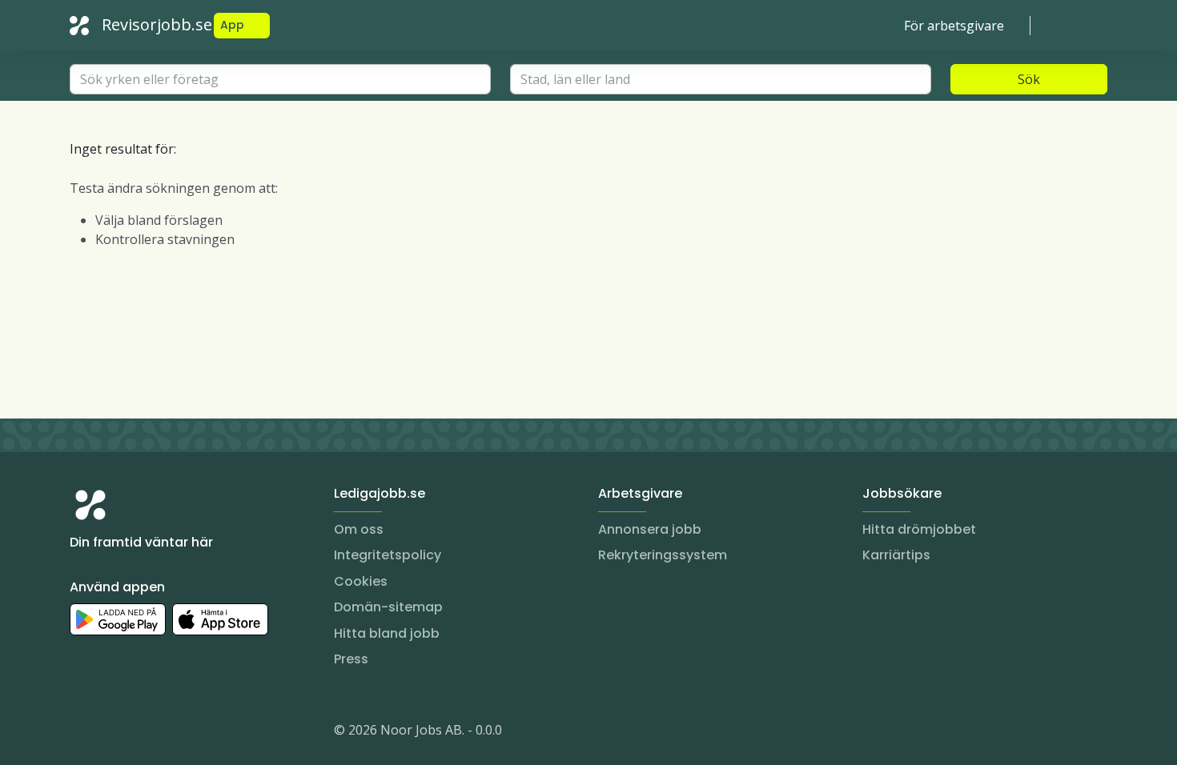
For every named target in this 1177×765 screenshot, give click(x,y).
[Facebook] (146, 733)
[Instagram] (82, 733)
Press (351, 659)
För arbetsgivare (954, 25)
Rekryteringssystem (662, 555)
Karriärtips (896, 555)
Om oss (359, 529)
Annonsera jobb (649, 529)
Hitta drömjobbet (919, 529)
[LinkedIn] (114, 733)
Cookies (361, 581)
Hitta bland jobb (387, 633)
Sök (1029, 79)
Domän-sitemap (388, 607)
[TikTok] (178, 733)
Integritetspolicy (387, 555)
